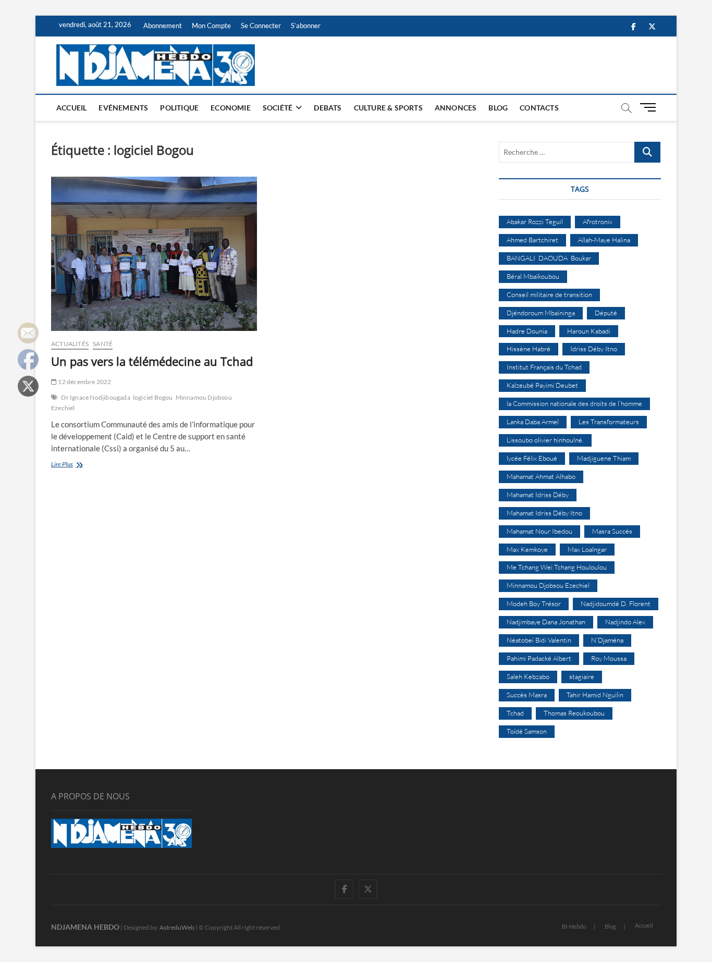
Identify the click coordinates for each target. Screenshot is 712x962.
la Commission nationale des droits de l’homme (574, 403)
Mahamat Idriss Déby (538, 494)
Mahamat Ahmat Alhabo (541, 476)
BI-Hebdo (574, 926)
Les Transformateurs (609, 421)
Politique (179, 107)
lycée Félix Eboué (532, 458)
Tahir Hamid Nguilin (595, 694)
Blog (498, 107)
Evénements (123, 107)
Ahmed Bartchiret (532, 240)
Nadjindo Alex (625, 622)
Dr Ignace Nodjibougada (95, 397)
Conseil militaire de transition (549, 294)
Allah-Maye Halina (604, 240)
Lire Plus (79, 465)
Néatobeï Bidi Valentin (539, 640)
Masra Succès (612, 531)
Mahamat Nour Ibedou (539, 531)
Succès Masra (527, 694)
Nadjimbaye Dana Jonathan (546, 622)
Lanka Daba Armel (533, 421)
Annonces (456, 107)
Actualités (70, 344)
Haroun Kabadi (588, 331)
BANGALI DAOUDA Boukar (549, 258)
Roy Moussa (609, 658)
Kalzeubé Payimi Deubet (542, 385)
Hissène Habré (528, 348)
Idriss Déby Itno (593, 348)
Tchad (515, 713)
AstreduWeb (176, 927)
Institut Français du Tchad (544, 367)
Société (277, 107)
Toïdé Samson (527, 731)
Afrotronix (597, 221)
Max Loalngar (587, 549)
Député (606, 313)
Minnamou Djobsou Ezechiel (548, 585)
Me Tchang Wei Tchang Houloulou (557, 567)
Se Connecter (261, 25)
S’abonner (306, 25)
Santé (103, 344)
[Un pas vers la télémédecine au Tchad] (154, 254)
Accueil (71, 107)
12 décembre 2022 (84, 382)
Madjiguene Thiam (604, 458)
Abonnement (162, 25)
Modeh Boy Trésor (534, 603)
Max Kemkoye (527, 549)
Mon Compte (211, 25)
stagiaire (581, 676)
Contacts (539, 107)
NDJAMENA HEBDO (85, 926)
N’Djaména (607, 640)
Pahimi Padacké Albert (539, 658)
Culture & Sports (388, 107)
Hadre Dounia (527, 331)
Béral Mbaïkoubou (533, 276)
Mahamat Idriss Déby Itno (544, 513)
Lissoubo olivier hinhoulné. (545, 440)
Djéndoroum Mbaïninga (541, 313)
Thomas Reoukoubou (574, 713)
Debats (327, 107)
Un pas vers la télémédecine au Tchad (152, 361)
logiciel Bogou (153, 397)
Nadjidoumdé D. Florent (615, 603)
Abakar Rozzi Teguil (535, 221)
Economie (231, 107)
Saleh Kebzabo (528, 676)
